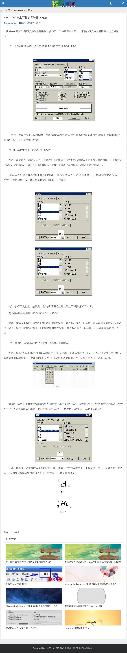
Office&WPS (19, 10)
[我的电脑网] (1, 10)
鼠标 (63, 179)
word (16, 532)
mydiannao (11, 23)
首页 (8, 10)
